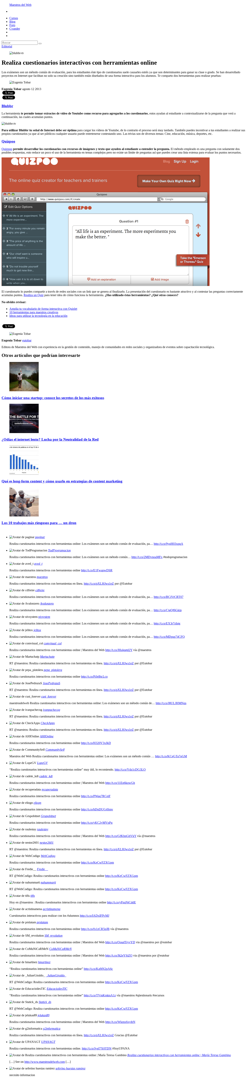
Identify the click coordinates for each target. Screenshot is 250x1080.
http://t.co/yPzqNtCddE (121, 902)
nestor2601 (47, 842)
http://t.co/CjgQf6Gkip (168, 610)
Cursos (13, 18)
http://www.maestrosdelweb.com (44, 1061)
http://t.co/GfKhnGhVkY (120, 836)
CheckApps (48, 723)
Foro (12, 25)
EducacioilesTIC (57, 988)
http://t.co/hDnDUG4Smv (97, 809)
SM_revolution (53, 935)
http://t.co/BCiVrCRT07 (168, 597)
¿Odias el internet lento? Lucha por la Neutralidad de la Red (50, 439)
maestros (42, 577)
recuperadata (50, 789)
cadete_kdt (46, 776)
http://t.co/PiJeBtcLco (94, 676)
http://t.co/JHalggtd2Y (118, 650)
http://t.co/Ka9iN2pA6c (98, 968)
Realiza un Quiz (34, 295)
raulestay (42, 829)
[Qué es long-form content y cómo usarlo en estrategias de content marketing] (24, 473)
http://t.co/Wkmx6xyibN (120, 1022)
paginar (40, 537)
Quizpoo (8, 141)
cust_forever (48, 696)
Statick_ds (45, 1002)
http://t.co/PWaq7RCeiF (96, 796)
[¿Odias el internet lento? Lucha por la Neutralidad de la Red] (24, 432)
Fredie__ (42, 869)
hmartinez (44, 962)
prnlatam (42, 922)
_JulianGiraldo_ (56, 975)
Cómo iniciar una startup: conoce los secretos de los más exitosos (53, 398)
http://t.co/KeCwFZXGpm (97, 862)
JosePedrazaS (51, 683)
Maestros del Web (20, 4)
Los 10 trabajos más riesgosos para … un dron (39, 523)
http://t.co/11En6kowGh (120, 782)
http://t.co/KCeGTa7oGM (171, 756)
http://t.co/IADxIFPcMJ (94, 915)
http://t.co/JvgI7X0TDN (97, 1048)
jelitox (37, 630)
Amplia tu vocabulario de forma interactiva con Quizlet (43, 308)
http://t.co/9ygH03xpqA (168, 543)
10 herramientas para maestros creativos (33, 312)
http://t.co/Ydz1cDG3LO (130, 769)
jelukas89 (43, 1015)
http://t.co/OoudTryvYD (120, 942)
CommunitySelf (55, 749)
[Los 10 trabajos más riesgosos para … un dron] (24, 515)
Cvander (14, 28)
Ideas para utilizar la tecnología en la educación (38, 315)
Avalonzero (47, 603)
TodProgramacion (59, 550)
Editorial (7, 46)
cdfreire (40, 590)
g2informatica (51, 1028)
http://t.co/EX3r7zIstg (167, 623)
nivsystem (44, 616)
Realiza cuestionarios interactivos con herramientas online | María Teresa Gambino (179, 1055)
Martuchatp (47, 656)
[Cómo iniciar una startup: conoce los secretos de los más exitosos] (24, 390)
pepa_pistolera (53, 670)
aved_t (38, 563)
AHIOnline (47, 736)
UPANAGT (48, 1041)
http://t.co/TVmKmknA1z (100, 995)
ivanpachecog (51, 709)
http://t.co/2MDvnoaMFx (146, 557)
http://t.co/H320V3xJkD (96, 743)
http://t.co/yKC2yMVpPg (96, 822)
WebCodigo (48, 856)
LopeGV (42, 763)
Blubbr (7, 106)
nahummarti (48, 882)
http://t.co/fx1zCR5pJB (95, 929)
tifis (32, 895)
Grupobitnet (48, 816)
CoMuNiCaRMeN (60, 948)
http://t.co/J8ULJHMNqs (171, 703)
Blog (12, 21)
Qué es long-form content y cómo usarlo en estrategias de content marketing (62, 481)
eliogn (37, 802)
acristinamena (51, 909)
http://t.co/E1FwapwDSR (96, 570)
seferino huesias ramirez (70, 1068)
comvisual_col (53, 643)
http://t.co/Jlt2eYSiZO (118, 955)
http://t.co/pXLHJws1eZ (99, 583)
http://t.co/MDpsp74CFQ (169, 636)
